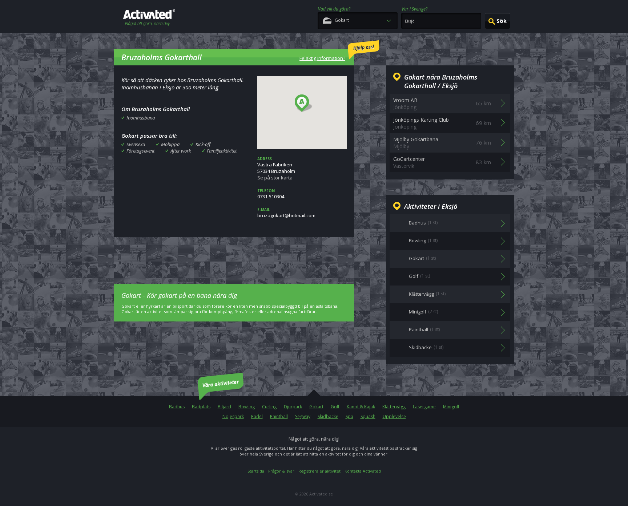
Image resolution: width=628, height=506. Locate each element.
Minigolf (451, 407)
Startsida (255, 471)
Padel (257, 416)
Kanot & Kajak (361, 407)
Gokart (316, 407)
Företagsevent (140, 150)
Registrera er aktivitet (319, 471)
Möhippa (170, 144)
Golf (335, 407)
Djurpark (293, 407)
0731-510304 (270, 194)
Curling (269, 407)
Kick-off (203, 144)
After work (180, 150)
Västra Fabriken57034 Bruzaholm (276, 168)
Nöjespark (233, 416)
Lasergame (424, 407)
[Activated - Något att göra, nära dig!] (149, 18)
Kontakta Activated (363, 471)
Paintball (279, 416)
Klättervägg (394, 407)
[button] (304, 103)
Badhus (177, 407)
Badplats (201, 407)
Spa (349, 416)
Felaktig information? (322, 58)
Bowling (246, 407)
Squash (368, 416)
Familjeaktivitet (222, 150)
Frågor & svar (281, 471)
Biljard (224, 407)
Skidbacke (328, 416)
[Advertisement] (234, 255)
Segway (302, 416)
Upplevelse (394, 416)
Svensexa (135, 144)
